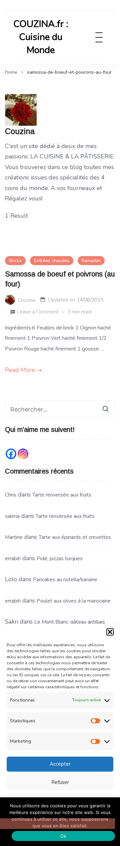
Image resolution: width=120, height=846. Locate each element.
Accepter (60, 764)
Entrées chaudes (51, 260)
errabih (13, 558)
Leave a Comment (38, 312)
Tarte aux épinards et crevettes (75, 537)
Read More (20, 370)
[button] (110, 632)
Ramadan (91, 260)
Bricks (15, 260)
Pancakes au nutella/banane (65, 579)
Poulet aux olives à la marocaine (74, 601)
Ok (63, 836)
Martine (14, 537)
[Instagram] (23, 454)
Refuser (60, 782)
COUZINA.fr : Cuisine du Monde (40, 37)
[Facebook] (11, 454)
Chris (10, 495)
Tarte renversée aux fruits (61, 495)
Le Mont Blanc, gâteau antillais (69, 622)
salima (12, 516)
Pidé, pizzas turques (60, 558)
